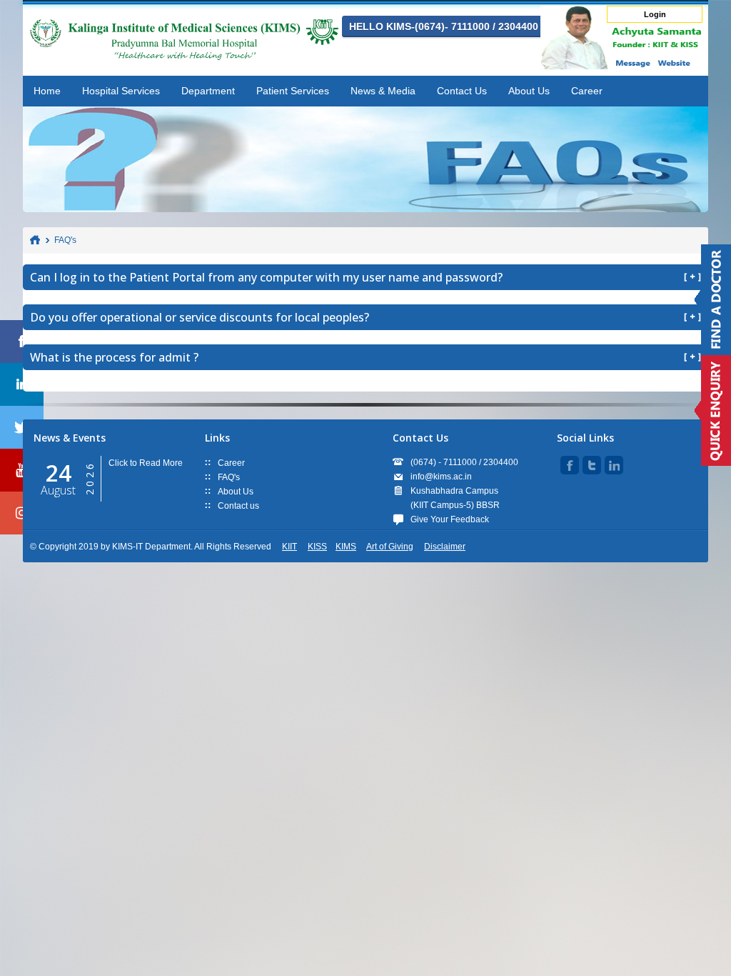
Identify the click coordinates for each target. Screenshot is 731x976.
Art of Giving (389, 547)
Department (208, 90)
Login (655, 14)
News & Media (383, 90)
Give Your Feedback (449, 519)
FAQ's (65, 240)
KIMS (346, 547)
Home (47, 90)
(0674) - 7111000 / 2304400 (464, 462)
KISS (317, 547)
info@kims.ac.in (441, 477)
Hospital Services (121, 90)
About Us (529, 90)
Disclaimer (444, 547)
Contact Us (462, 90)
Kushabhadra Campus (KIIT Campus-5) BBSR (455, 498)
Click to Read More (146, 463)
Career (587, 90)
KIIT (289, 547)
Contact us (238, 506)
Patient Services (292, 90)
